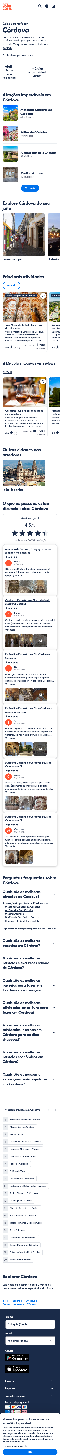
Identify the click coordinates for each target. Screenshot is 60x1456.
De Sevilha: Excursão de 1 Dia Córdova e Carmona (27, 656)
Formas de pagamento (17, 1402)
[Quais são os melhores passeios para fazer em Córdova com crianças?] (53, 985)
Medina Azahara (14, 913)
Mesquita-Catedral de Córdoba (22, 906)
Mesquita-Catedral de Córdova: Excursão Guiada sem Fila (28, 764)
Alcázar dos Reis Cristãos (19, 910)
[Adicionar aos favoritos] (43, 296)
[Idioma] (46, 6)
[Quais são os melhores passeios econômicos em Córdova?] (53, 1056)
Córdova (42, 1284)
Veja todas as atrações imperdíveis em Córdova (29, 928)
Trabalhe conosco (15, 1396)
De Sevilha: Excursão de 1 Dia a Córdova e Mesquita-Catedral (28, 710)
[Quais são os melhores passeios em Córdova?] (53, 943)
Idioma (9, 1316)
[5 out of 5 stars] (30, 557)
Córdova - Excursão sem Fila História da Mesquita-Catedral (27, 602)
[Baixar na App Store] (17, 1369)
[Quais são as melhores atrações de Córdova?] (53, 894)
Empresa (10, 1388)
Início (5, 1300)
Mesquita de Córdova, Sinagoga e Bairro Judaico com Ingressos (28, 551)
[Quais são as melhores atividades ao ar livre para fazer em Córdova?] (53, 1007)
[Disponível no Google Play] (17, 1358)
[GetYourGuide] (7, 6)
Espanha (17, 1300)
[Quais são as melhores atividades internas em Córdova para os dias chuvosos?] (53, 1032)
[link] (30, 113)
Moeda (9, 1333)
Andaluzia (31, 1300)
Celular (9, 1350)
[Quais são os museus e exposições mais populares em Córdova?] (53, 1079)
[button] (30, 113)
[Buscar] (39, 6)
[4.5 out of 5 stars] (30, 533)
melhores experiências (29, 1288)
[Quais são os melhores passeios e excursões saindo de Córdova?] (53, 962)
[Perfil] (53, 6)
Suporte (9, 1381)
